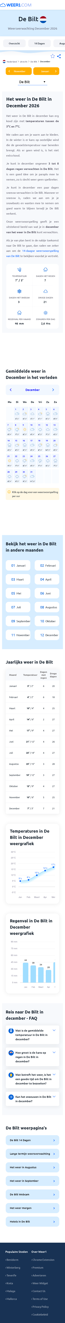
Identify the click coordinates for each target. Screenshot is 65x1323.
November (19, 71)
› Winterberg (12, 1267)
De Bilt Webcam (19, 1194)
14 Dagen (39, 43)
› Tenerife (10, 1275)
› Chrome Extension (42, 1259)
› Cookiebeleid (39, 1314)
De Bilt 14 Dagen (20, 1140)
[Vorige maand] (11, 390)
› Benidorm (11, 1259)
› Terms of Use (39, 1298)
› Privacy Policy (40, 1306)
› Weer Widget (39, 1283)
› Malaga (10, 1291)
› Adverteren (38, 1275)
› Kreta (9, 1283)
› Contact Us (38, 1291)
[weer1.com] (15, 5)
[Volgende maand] (53, 390)
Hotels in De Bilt (20, 1221)
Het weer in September (24, 1180)
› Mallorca (11, 1298)
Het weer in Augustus (23, 1167)
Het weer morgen (21, 1208)
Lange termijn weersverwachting (30, 1153)
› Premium (37, 1267)
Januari (45, 71)
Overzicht (14, 43)
